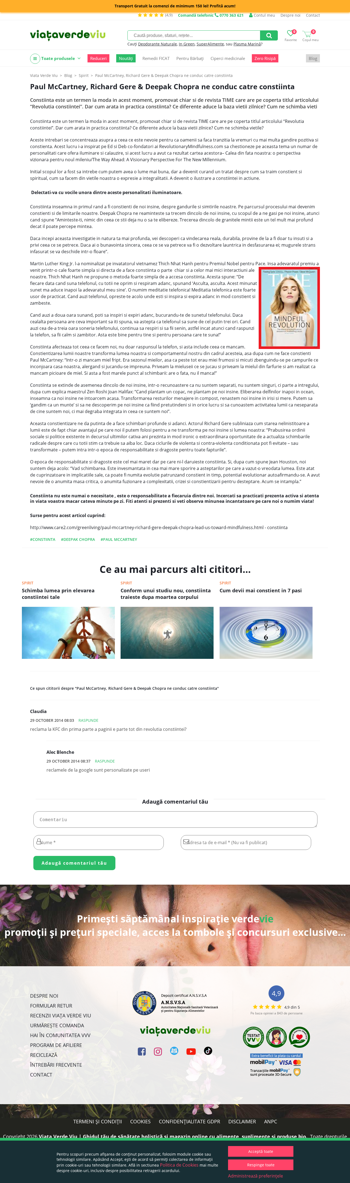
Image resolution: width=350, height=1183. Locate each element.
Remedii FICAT (156, 58)
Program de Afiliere (56, 1045)
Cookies (140, 1121)
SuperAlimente (210, 44)
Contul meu (264, 15)
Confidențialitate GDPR (189, 1121)
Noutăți (126, 58)
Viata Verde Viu (44, 75)
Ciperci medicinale (228, 58)
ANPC (270, 1121)
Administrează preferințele (255, 1176)
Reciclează (43, 1055)
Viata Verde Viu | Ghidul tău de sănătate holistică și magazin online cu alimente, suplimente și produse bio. (173, 1136)
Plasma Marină (247, 44)
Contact (313, 15)
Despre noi (291, 15)
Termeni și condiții (97, 1121)
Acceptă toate (260, 1151)
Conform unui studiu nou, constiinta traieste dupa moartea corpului (166, 593)
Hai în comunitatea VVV (60, 1035)
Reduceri (98, 58)
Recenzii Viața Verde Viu (60, 1015)
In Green (187, 44)
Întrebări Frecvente (56, 1064)
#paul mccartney (119, 539)
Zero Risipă (265, 58)
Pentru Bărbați (190, 58)
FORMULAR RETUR (51, 1005)
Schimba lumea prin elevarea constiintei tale (58, 593)
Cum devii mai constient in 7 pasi (261, 590)
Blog (313, 58)
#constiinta (42, 539)
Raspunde (88, 720)
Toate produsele (58, 58)
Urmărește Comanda (57, 1025)
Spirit (27, 582)
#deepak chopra (78, 539)
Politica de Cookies (179, 1165)
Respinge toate (261, 1164)
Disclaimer (242, 1121)
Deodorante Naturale (157, 44)
